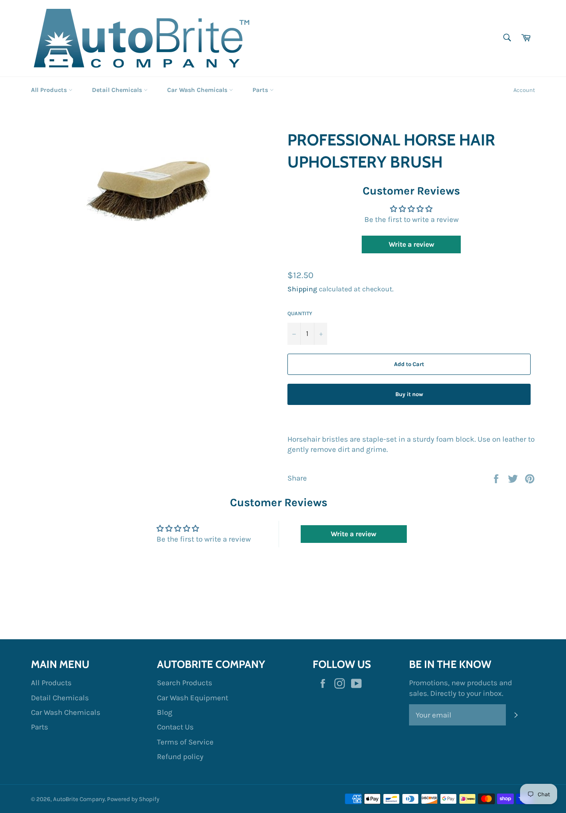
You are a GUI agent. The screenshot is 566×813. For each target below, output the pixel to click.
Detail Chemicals (118, 90)
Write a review (411, 244)
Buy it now (409, 394)
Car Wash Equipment (192, 697)
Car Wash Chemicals (198, 90)
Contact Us (175, 726)
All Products (50, 90)
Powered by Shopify (133, 799)
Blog (164, 712)
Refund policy (180, 756)
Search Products (184, 682)
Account (524, 90)
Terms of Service (185, 741)
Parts (261, 90)
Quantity (299, 313)
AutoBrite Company (79, 799)
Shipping (302, 289)
